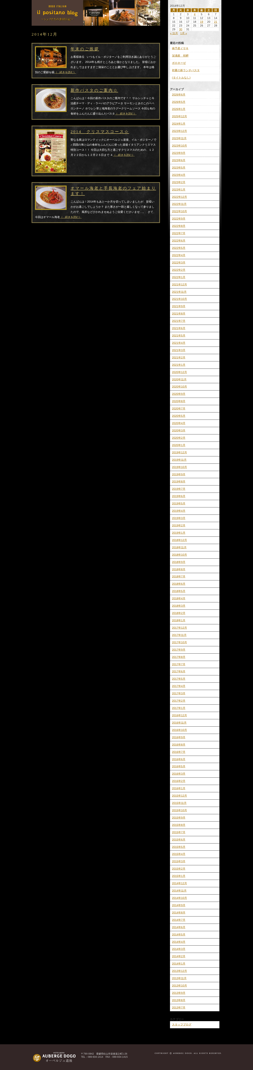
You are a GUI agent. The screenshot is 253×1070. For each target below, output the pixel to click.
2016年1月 (178, 788)
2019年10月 (179, 467)
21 (215, 21)
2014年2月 (178, 956)
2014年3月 (178, 949)
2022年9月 (178, 218)
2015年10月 (179, 810)
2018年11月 (179, 547)
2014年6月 (178, 927)
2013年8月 (178, 1000)
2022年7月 (178, 233)
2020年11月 (179, 379)
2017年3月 (178, 693)
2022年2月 (178, 269)
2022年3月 (178, 262)
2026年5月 (178, 101)
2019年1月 (178, 532)
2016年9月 (178, 737)
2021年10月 (179, 298)
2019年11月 (179, 459)
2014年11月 (179, 890)
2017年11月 (179, 635)
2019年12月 (179, 452)
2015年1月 (178, 876)
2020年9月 (178, 393)
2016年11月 (179, 722)
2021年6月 (178, 328)
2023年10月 (179, 145)
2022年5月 (178, 247)
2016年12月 (179, 715)
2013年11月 (179, 978)
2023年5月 (178, 167)
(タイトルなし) (181, 77)
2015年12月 (179, 795)
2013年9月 (178, 992)
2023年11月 (179, 138)
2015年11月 (179, 803)
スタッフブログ (181, 1024)
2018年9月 (178, 562)
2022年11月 (179, 204)
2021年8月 (178, 313)
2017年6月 (178, 671)
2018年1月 (178, 620)
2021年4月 (178, 342)
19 (201, 21)
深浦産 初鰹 (180, 55)
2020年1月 (178, 445)
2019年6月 (178, 496)
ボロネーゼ (179, 62)
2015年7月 (178, 832)
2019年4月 (178, 510)
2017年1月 (178, 708)
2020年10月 (179, 386)
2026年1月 (178, 109)
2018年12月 (179, 540)
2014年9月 (178, 905)
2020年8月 (178, 401)
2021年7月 (178, 320)
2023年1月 (178, 189)
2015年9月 (178, 817)
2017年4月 (178, 686)
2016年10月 (179, 730)
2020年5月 (178, 415)
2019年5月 (178, 503)
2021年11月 (179, 291)
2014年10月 (179, 897)
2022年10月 (179, 211)
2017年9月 (178, 649)
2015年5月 (178, 846)
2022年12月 (179, 196)
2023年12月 (179, 131)
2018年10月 (179, 554)
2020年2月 (178, 437)
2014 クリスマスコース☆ (100, 131)
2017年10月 (179, 642)
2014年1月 (178, 963)
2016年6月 (178, 759)
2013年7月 (178, 1007)
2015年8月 (178, 824)
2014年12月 (179, 883)
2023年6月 (178, 160)
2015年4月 (178, 854)
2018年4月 (178, 598)
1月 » (183, 33)
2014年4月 (178, 941)
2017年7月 (178, 664)
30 (180, 29)
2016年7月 (178, 751)
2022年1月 (178, 277)
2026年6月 (178, 94)
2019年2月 (178, 525)
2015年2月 (178, 868)
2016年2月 (178, 781)
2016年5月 (178, 766)
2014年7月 (178, 919)
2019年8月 (178, 481)
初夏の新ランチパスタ (186, 70)
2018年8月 (178, 569)
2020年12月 (179, 372)
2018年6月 (178, 583)
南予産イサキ (180, 48)
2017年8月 (178, 657)
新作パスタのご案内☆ (94, 90)
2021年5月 (178, 335)
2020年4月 (178, 423)
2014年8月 (178, 912)
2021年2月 (178, 357)
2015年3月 (178, 861)
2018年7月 (178, 576)
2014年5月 (178, 934)
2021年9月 (178, 306)
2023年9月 (178, 152)
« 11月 (174, 33)
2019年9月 (178, 474)
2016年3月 (178, 773)
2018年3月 (178, 605)
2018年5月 (178, 591)
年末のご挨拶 (85, 49)
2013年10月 (179, 985)
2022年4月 (178, 255)
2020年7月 (178, 408)
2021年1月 (178, 364)
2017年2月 (178, 700)
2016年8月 (178, 744)
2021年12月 (179, 284)
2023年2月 (178, 182)
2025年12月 (179, 116)
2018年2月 (178, 613)
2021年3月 (178, 350)
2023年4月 (178, 174)
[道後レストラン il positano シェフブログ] (96, 24)
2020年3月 (178, 430)
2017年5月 (178, 678)
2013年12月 (179, 970)
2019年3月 (178, 518)
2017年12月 (179, 627)
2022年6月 (178, 240)
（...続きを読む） (65, 72)
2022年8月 (178, 225)
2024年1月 (178, 123)
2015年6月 (178, 839)
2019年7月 (178, 488)
